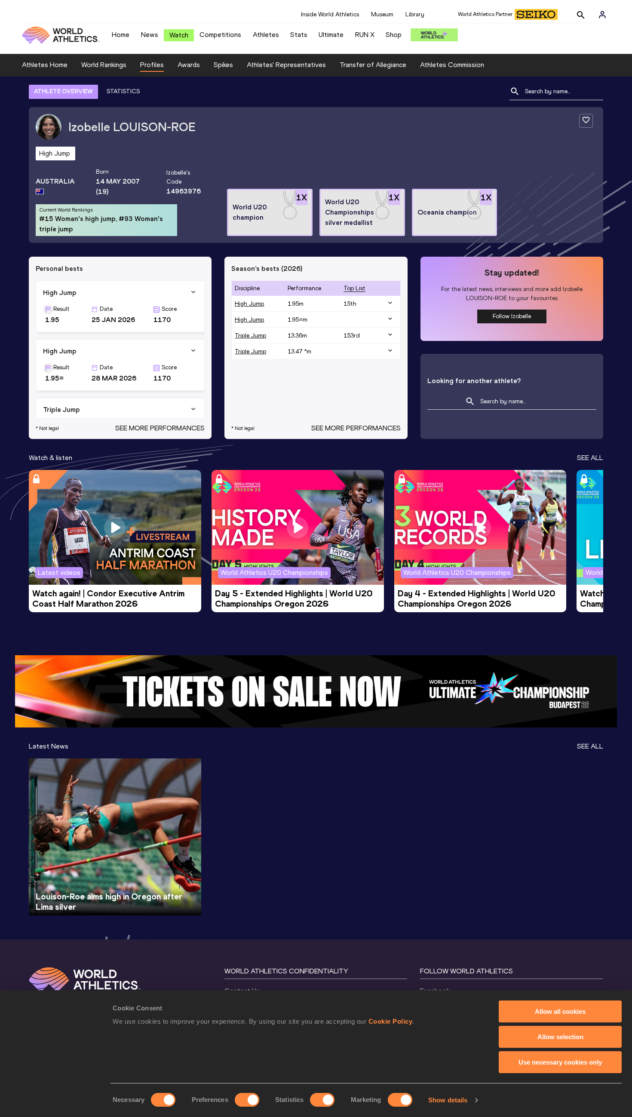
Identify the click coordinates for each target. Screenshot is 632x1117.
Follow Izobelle (512, 316)
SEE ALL (590, 458)
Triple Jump (250, 335)
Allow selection (560, 1036)
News (149, 35)
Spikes (223, 65)
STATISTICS (123, 91)
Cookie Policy (390, 1021)
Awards (189, 65)
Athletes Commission (452, 65)
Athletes (266, 35)
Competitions (220, 35)
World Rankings (103, 65)
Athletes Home (44, 65)
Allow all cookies (560, 1011)
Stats (298, 35)
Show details (447, 1100)
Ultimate (331, 35)
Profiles (152, 65)
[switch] (247, 1100)
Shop (394, 35)
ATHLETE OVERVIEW (63, 91)
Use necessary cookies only (560, 1062)
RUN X (364, 35)
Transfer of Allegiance (373, 65)
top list (354, 288)
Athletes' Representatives (286, 65)
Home (120, 35)
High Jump (249, 303)
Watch (178, 35)
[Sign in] (602, 15)
